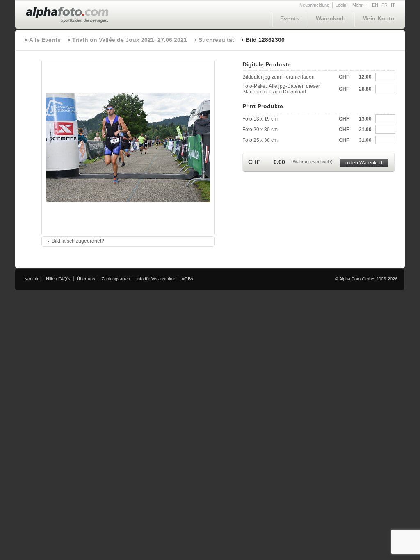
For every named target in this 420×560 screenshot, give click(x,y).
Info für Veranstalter (155, 278)
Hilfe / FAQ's (58, 278)
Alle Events (45, 39)
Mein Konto (378, 18)
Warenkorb (331, 18)
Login (341, 4)
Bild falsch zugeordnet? (78, 241)
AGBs (187, 278)
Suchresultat (216, 39)
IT (393, 4)
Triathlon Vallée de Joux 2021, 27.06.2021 (129, 39)
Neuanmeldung (314, 4)
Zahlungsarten (115, 278)
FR (384, 4)
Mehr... (359, 4)
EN (375, 4)
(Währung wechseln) (312, 161)
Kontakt (32, 278)
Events (289, 18)
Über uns (86, 278)
